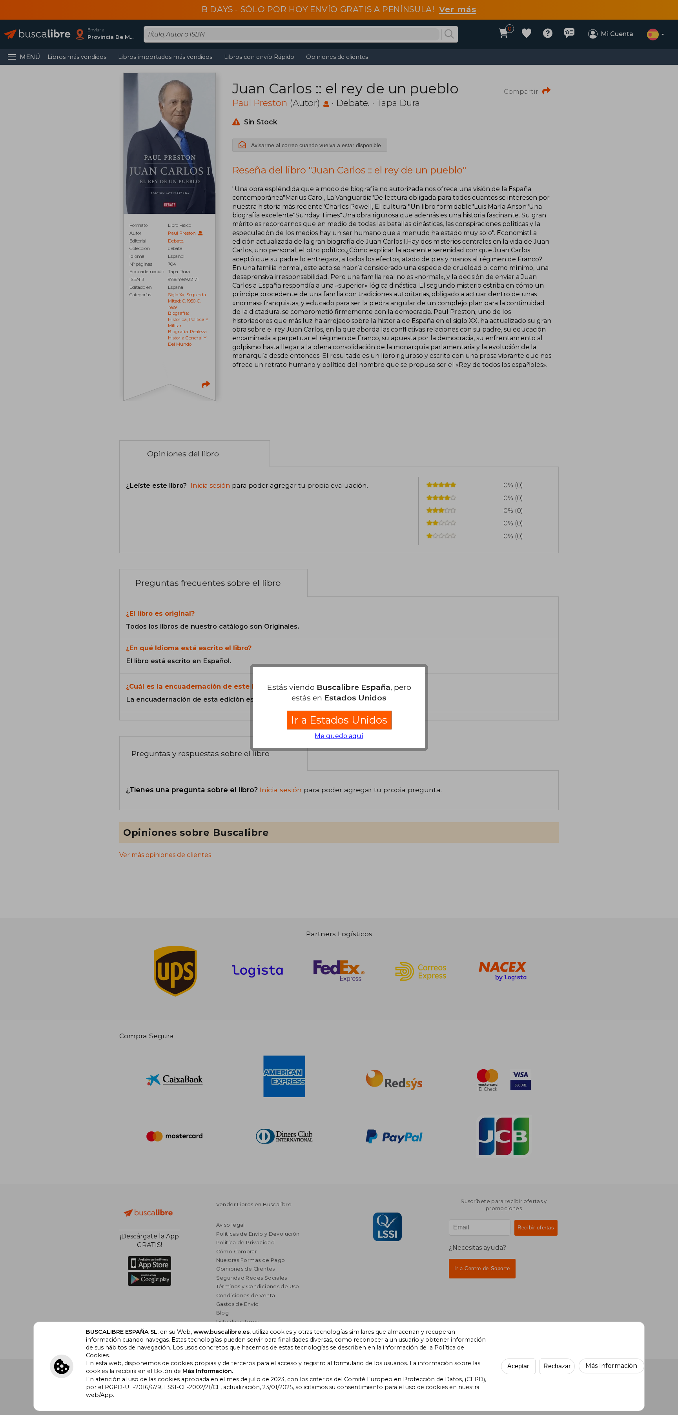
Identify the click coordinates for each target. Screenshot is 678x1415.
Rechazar (556, 1366)
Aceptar (518, 1366)
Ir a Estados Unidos (339, 720)
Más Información (611, 1365)
